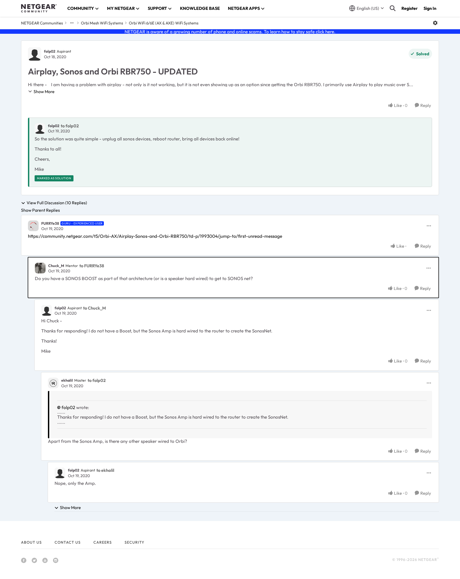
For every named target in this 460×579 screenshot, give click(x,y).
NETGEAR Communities (42, 23)
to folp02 (70, 126)
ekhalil (67, 380)
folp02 (49, 51)
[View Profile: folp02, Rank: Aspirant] (34, 54)
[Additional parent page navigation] (72, 23)
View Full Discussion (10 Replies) (57, 203)
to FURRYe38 (91, 266)
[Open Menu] (435, 23)
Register (409, 8)
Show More (44, 91)
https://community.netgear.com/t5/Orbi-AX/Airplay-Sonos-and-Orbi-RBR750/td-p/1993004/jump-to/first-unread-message (155, 236)
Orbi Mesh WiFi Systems (102, 23)
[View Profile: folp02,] (40, 128)
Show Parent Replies (40, 210)
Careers (102, 542)
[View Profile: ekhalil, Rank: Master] (53, 383)
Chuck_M (56, 266)
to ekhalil (105, 470)
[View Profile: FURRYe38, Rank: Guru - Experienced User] (33, 225)
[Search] (392, 8)
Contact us (68, 542)
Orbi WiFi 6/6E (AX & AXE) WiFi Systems (163, 23)
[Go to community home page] (39, 8)
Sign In (430, 8)
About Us (31, 542)
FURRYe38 (50, 223)
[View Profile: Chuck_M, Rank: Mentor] (40, 268)
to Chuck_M (94, 308)
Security (134, 542)
